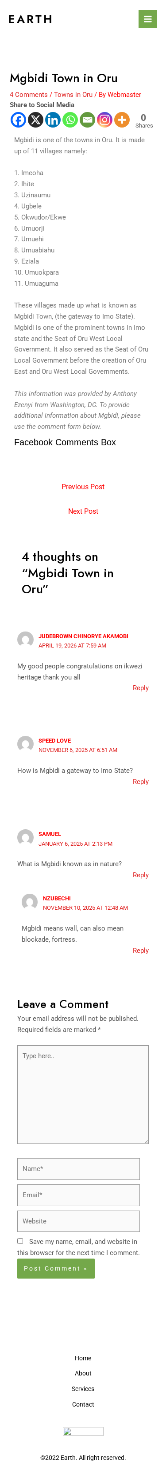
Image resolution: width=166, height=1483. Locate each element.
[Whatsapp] (70, 120)
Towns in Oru (73, 95)
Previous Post (83, 487)
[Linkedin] (53, 120)
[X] (35, 120)
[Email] (87, 120)
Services (83, 1388)
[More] (122, 120)
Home (83, 1358)
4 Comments (29, 95)
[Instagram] (104, 120)
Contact (83, 1404)
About (83, 1373)
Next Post (83, 512)
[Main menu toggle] (148, 19)
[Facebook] (18, 120)
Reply (141, 688)
